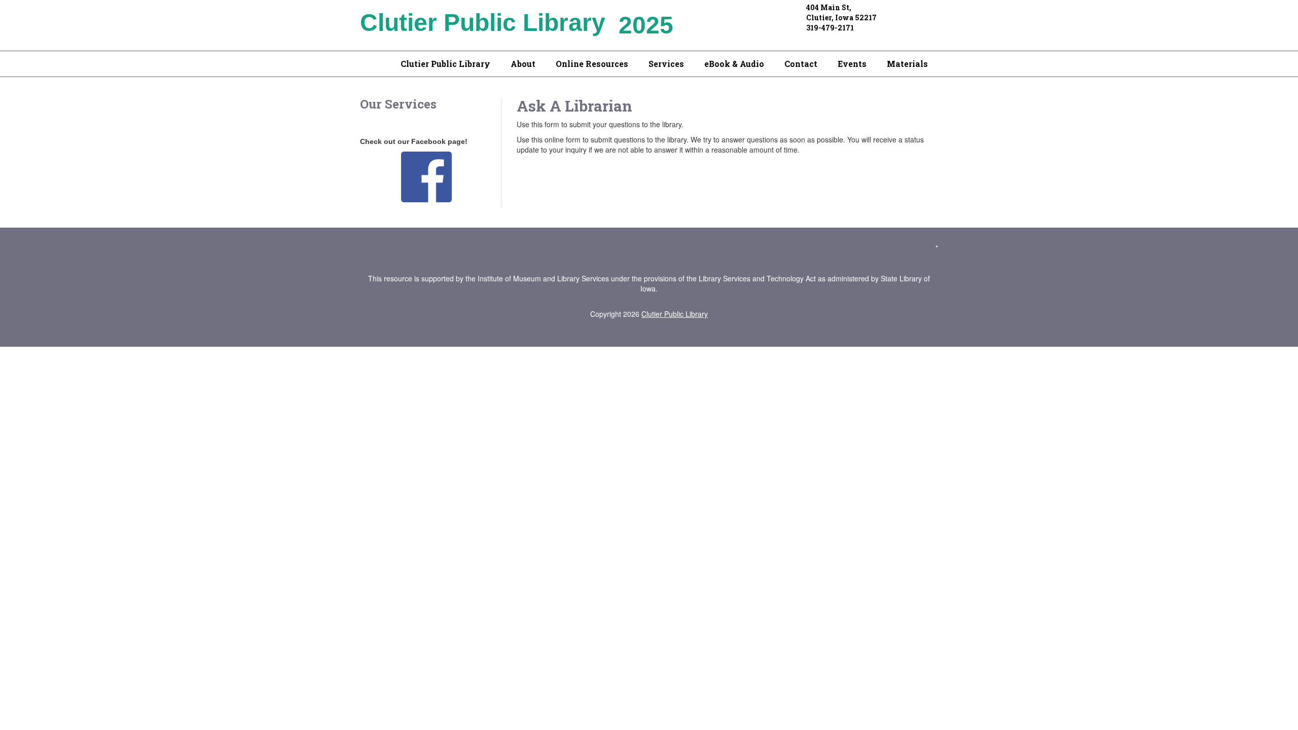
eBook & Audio (734, 63)
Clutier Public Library (445, 63)
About (523, 63)
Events (852, 63)
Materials (907, 63)
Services (666, 63)
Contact (800, 63)
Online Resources (592, 63)
